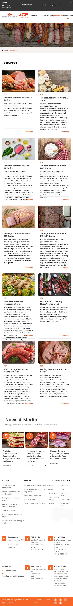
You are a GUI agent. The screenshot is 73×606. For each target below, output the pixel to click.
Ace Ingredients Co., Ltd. (19, 600)
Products (32, 15)
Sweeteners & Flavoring (32, 496)
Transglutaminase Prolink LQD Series (53, 167)
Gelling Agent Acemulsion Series (53, 371)
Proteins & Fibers (30, 499)
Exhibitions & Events (65, 504)
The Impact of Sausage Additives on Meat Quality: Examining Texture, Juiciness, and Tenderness (36, 456)
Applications (41, 15)
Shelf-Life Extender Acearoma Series (13, 303)
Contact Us (6, 566)
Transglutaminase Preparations (8, 486)
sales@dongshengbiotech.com (51, 5)
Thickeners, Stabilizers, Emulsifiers (36, 485)
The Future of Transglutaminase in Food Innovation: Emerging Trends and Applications (11, 456)
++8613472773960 (26, 5)
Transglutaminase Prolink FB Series (17, 167)
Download (29, 131)
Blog (62, 489)
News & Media (21, 420)
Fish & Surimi (53, 493)
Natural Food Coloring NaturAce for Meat (51, 303)
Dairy (51, 489)
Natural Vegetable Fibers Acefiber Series (16, 371)
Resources (58, 15)
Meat (51, 485)
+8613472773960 (11, 571)
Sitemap (39, 600)
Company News (64, 494)
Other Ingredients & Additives (34, 503)
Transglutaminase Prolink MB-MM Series (53, 235)
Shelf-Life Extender (8, 510)
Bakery (51, 503)
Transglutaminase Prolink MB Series (17, 235)
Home (6, 50)
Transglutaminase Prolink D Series (54, 99)
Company (50, 15)
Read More (7, 466)
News (65, 15)
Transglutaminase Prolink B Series (18, 99)
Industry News (66, 499)
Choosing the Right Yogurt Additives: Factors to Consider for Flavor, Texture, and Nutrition (59, 455)
